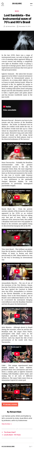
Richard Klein (11, 26)
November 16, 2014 (24, 26)
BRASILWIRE (17, 3)
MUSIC (17, 11)
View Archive (7, 424)
